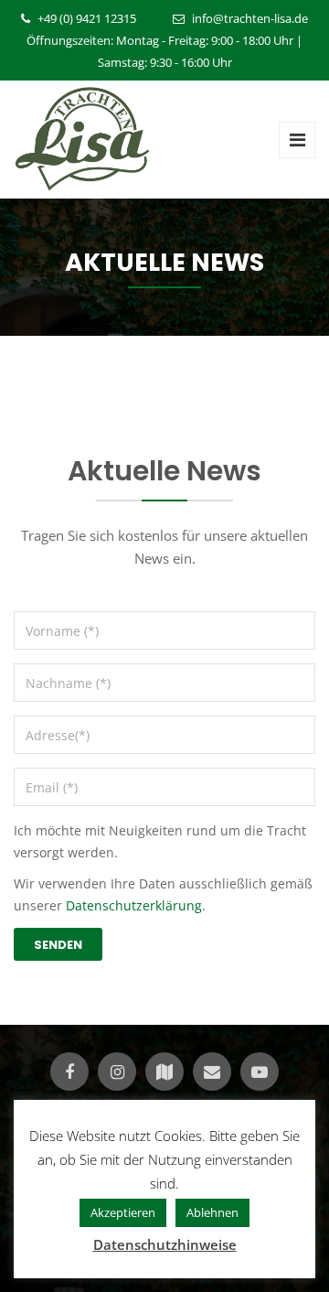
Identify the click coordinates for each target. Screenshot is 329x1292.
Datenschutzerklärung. (136, 905)
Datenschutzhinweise (165, 1244)
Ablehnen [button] (212, 1212)
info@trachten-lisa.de (250, 18)
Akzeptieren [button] (122, 1212)
